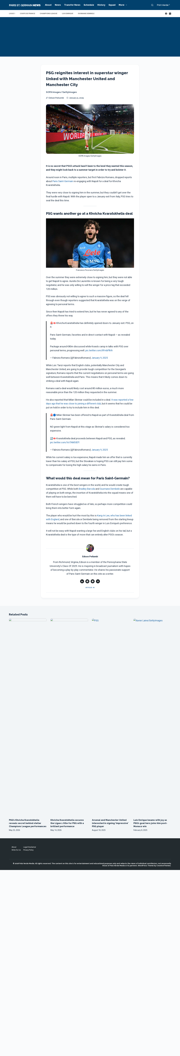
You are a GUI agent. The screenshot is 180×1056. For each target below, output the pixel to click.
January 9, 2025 (99, 357)
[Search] (152, 5)
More (121, 5)
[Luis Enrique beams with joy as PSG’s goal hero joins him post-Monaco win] (152, 717)
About (48, 5)
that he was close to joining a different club (78, 403)
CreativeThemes (163, 866)
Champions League (48, 13)
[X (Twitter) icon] (87, 581)
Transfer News (72, 5)
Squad (112, 5)
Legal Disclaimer (29, 847)
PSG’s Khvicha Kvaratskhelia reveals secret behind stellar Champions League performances (27, 823)
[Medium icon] (98, 581)
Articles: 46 (90, 587)
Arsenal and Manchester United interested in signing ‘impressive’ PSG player (110, 823)
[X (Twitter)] (170, 14)
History (101, 5)
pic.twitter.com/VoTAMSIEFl (64, 442)
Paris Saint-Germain (62, 181)
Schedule (89, 5)
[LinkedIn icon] (82, 581)
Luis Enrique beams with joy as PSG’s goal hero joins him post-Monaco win (150, 823)
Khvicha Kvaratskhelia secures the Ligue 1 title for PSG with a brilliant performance (67, 823)
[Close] (112, 1047)
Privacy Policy (28, 850)
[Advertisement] (90, 36)
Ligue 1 (12, 13)
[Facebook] (166, 14)
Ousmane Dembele (86, 13)
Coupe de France (27, 13)
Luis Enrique (67, 13)
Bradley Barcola (87, 488)
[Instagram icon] (93, 581)
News (58, 5)
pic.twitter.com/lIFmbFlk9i (99, 350)
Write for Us (16, 850)
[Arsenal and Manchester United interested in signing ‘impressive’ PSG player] (111, 717)
